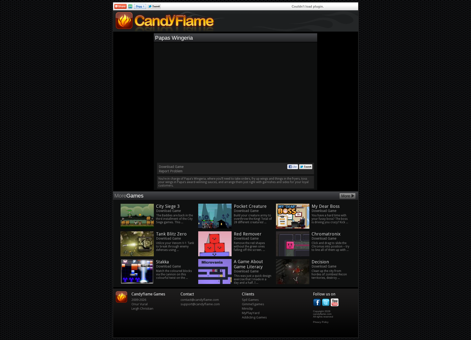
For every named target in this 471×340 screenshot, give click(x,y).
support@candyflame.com (200, 304)
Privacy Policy (320, 322)
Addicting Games (254, 317)
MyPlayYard (251, 313)
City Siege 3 (168, 206)
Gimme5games (253, 304)
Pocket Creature (250, 206)
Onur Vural (139, 304)
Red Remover (248, 233)
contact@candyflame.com (200, 299)
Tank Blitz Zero (171, 233)
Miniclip (247, 308)
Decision (320, 261)
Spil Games (250, 299)
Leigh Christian (142, 308)
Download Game (171, 167)
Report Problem (171, 171)
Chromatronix (326, 233)
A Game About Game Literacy (248, 264)
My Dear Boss (326, 206)
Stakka (162, 261)
